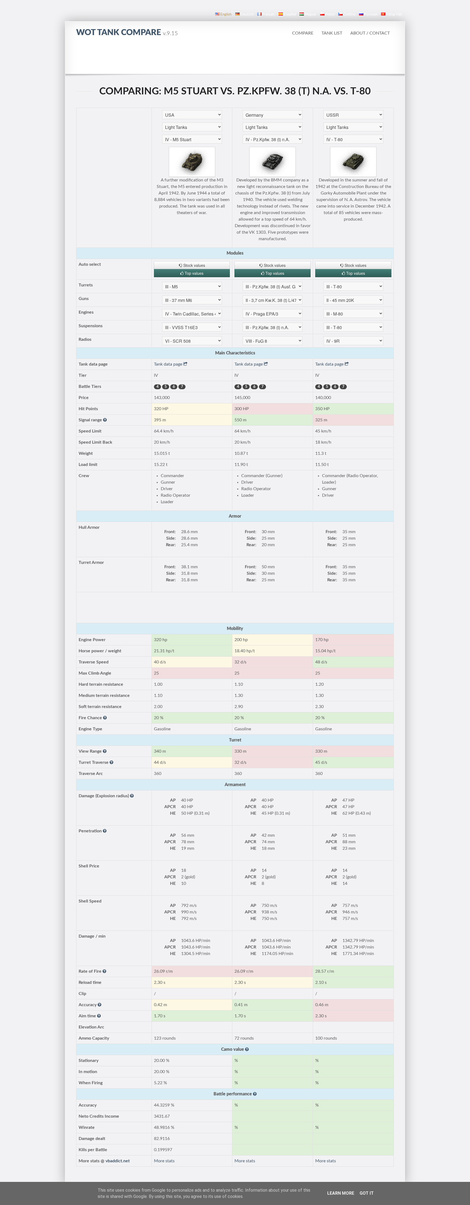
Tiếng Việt (394, 14)
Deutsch (246, 14)
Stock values (193, 265)
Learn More (340, 1193)
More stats (164, 1161)
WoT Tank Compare (127, 33)
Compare (302, 33)
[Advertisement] (235, 58)
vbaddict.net (118, 1161)
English (225, 14)
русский (370, 14)
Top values (193, 273)
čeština (349, 14)
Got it (367, 1193)
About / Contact (370, 33)
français (268, 14)
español (290, 14)
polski (330, 14)
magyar (310, 14)
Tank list (331, 33)
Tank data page (168, 364)
